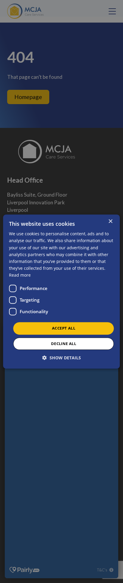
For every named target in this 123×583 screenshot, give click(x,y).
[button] (61, 357)
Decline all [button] (63, 343)
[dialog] (61, 291)
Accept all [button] (63, 328)
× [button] (110, 221)
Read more (20, 275)
